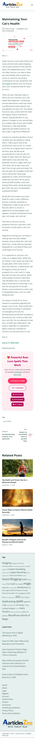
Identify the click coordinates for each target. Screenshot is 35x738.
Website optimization (15, 612)
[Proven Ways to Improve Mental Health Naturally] (17, 498)
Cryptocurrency (6, 572)
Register (5, 693)
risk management (21, 593)
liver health (10, 584)
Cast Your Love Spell (17, 381)
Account (5, 696)
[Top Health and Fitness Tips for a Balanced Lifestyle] (17, 468)
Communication (7, 566)
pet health (7, 421)
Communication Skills (19, 566)
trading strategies (8, 608)
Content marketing (16, 569)
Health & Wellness (8, 31)
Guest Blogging (11, 579)
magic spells (17, 374)
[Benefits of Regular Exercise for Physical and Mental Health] (17, 528)
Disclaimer (6, 705)
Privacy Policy (7, 710)
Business (21, 563)
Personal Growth (8, 593)
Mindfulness (22, 587)
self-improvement (10, 597)
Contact (5, 702)
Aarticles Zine (19, 733)
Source (5, 342)
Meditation (5, 588)
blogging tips (15, 563)
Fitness (24, 575)
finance (7, 575)
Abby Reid (15, 342)
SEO (18, 597)
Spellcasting (8, 601)
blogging (6, 562)
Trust (17, 608)
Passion (25, 590)
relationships (18, 372)
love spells (19, 584)
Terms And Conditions (11, 713)
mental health (13, 587)
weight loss (25, 612)
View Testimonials (17, 388)
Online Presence (16, 590)
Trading (26, 605)
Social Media (25, 597)
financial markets (16, 575)
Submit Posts (7, 699)
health (7, 83)
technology (20, 605)
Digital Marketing (18, 572)
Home (4, 685)
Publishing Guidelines (11, 707)
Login (4, 691)
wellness (5, 616)
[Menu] (32, 5)
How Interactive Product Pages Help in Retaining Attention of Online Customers (14, 652)
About (4, 688)
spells (19, 601)
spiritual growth (11, 605)
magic (27, 583)
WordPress (14, 615)
